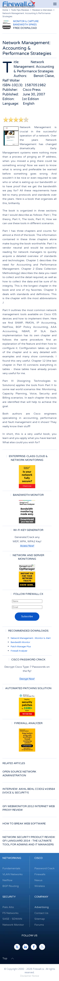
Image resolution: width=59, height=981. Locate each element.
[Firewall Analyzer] (27, 740)
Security (9, 896)
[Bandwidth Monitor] (27, 511)
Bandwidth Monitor (20, 642)
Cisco (38, 858)
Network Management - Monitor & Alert (31, 638)
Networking (11, 858)
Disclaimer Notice (29, 976)
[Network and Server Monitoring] (27, 575)
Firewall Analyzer (19, 651)
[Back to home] (18, 4)
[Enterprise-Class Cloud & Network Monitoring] (27, 476)
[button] (55, 4)
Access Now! (27, 546)
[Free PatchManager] (27, 704)
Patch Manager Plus (21, 646)
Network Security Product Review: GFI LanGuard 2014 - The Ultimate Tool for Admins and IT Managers (28, 840)
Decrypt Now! (27, 679)
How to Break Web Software (24, 823)
